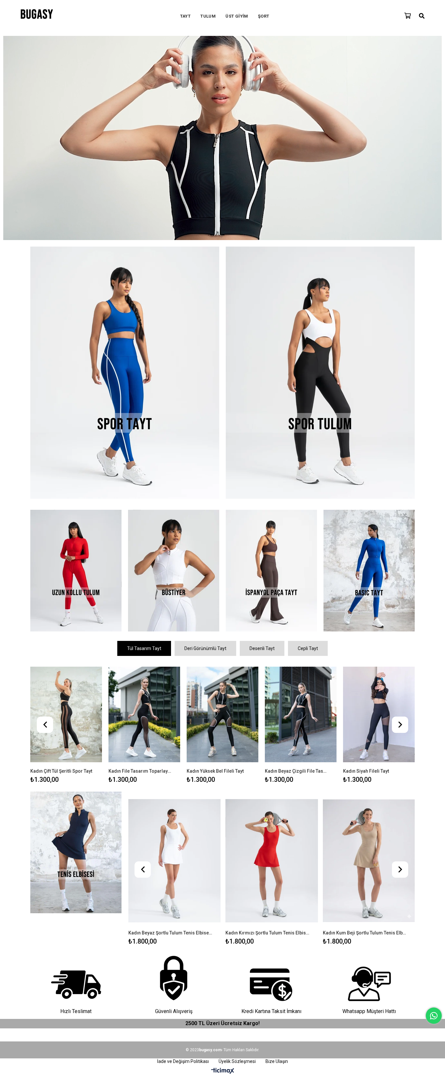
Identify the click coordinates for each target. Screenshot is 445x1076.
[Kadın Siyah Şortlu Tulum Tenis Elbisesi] (369, 861)
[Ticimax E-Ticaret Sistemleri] (222, 1071)
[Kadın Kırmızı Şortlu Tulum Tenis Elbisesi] (174, 861)
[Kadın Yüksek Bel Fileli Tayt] (66, 714)
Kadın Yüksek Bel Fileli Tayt (58, 771)
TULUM (208, 16)
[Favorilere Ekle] (66, 723)
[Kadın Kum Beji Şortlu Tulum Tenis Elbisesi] (271, 861)
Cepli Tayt (308, 648)
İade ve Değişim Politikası (183, 1061)
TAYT (185, 16)
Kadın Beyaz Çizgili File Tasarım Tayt (140, 771)
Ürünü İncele (82, 723)
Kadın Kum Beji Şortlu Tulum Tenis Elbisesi (267, 932)
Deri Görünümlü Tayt (205, 648)
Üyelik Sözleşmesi (237, 1061)
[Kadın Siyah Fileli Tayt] (222, 714)
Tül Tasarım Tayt (144, 648)
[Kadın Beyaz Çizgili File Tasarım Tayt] (144, 714)
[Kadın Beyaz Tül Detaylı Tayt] (301, 714)
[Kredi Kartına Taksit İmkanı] (271, 978)
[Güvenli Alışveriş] (173, 978)
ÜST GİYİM (236, 16)
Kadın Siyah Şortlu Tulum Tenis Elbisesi (364, 932)
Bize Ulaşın (277, 1061)
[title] (124, 373)
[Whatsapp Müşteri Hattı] (369, 978)
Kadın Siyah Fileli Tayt (210, 771)
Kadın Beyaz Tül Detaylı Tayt (294, 771)
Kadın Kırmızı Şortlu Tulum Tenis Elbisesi (170, 932)
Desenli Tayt (262, 648)
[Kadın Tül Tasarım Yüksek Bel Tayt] (379, 714)
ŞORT (263, 16)
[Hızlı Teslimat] (76, 978)
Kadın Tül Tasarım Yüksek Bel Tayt (375, 771)
